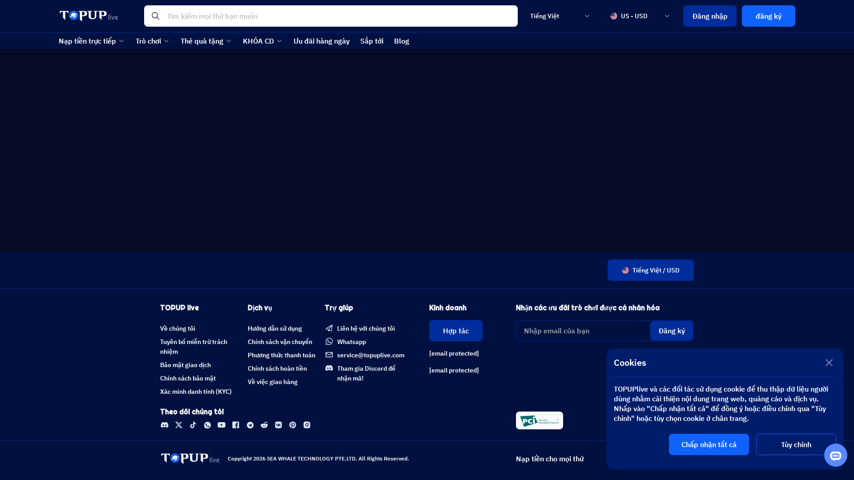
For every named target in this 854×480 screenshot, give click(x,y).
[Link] (164, 424)
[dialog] (725, 408)
